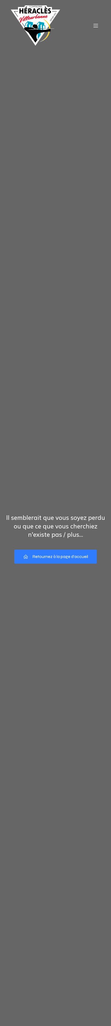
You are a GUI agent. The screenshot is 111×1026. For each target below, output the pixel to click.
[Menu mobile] (95, 25)
